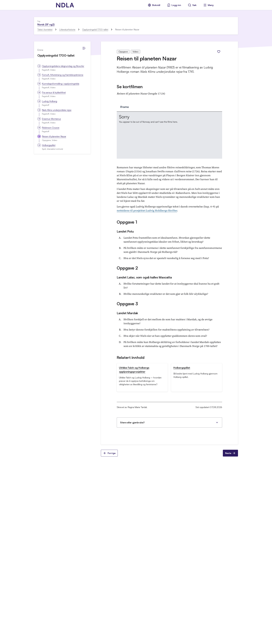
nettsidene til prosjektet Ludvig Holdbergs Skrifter (147, 210)
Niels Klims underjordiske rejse (56, 110)
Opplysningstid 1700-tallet (95, 29)
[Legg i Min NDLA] (218, 51)
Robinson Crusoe (50, 127)
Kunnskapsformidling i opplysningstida (60, 83)
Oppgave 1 (127, 222)
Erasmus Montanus (51, 118)
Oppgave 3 (127, 303)
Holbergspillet (48, 145)
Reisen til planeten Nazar (54, 136)
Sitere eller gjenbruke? (132, 422)
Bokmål (156, 5)
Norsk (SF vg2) (45, 24)
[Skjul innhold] (83, 48)
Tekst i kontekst (44, 29)
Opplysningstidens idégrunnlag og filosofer (63, 66)
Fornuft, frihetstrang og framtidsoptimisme (62, 74)
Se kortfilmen (130, 86)
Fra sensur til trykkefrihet (54, 92)
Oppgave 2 (127, 268)
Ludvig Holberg (49, 101)
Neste (228, 453)
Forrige (111, 453)
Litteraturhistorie (67, 29)
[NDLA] (65, 5)
